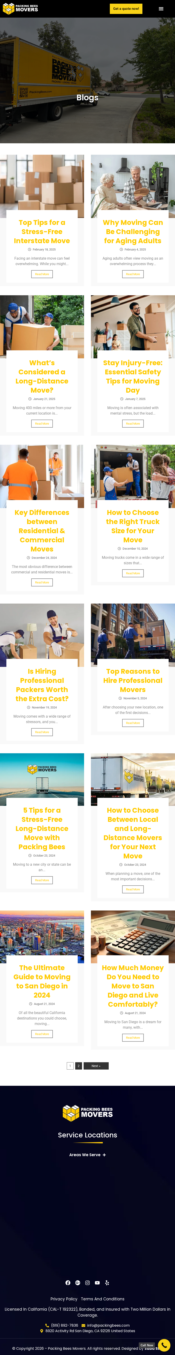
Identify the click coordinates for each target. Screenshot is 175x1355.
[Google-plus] (77, 1282)
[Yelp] (107, 1282)
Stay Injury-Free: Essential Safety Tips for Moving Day (132, 376)
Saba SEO (153, 1348)
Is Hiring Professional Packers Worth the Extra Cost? (42, 685)
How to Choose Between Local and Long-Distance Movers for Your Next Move (132, 833)
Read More (42, 274)
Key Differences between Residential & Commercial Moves (42, 531)
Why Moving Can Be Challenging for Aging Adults (133, 232)
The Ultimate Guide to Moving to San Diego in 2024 (42, 981)
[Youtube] (97, 1282)
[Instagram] (87, 1282)
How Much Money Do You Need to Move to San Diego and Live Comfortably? (133, 986)
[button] (161, 9)
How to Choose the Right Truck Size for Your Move (133, 526)
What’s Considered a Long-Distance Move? (41, 376)
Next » (96, 1066)
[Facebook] (68, 1282)
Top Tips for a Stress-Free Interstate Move (42, 232)
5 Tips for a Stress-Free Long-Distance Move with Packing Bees (41, 828)
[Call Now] (164, 1345)
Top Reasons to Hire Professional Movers (132, 680)
